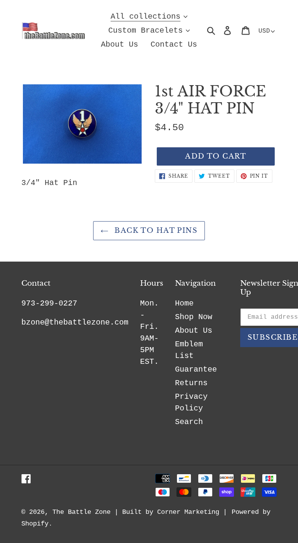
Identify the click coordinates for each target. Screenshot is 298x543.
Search (189, 421)
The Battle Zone (81, 512)
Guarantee (196, 369)
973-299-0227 (49, 303)
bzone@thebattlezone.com (74, 322)
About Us (193, 330)
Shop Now (193, 317)
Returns (191, 383)
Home (184, 303)
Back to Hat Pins (155, 230)
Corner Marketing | (192, 512)
